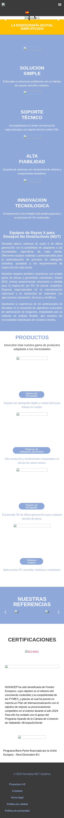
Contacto (17, 790)
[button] (59, 4)
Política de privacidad (17, 810)
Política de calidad (17, 804)
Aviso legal (17, 797)
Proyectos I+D (17, 784)
